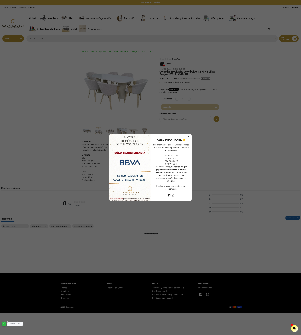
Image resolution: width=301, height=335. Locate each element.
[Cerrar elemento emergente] (188, 136)
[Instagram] (173, 195)
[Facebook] (169, 195)
